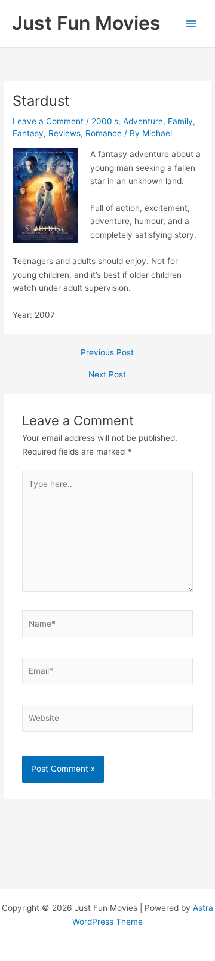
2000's (104, 121)
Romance (103, 133)
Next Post (107, 375)
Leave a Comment (48, 121)
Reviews (64, 133)
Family (180, 121)
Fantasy (28, 133)
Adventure (143, 121)
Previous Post (107, 353)
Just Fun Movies (86, 23)
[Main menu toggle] (191, 23)
